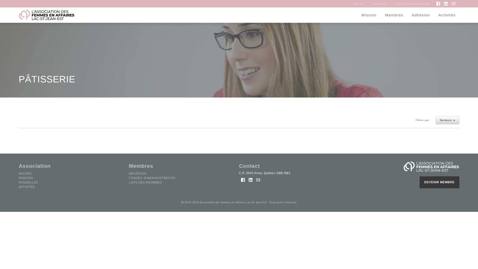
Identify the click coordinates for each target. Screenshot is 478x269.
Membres (394, 15)
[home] (103, 15)
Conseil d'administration (413, 3)
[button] (447, 120)
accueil (25, 173)
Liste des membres (145, 182)
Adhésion (421, 15)
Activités (447, 15)
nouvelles (28, 182)
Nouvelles (380, 3)
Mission (369, 15)
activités (27, 186)
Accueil (358, 3)
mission (26, 178)
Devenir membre (439, 182)
